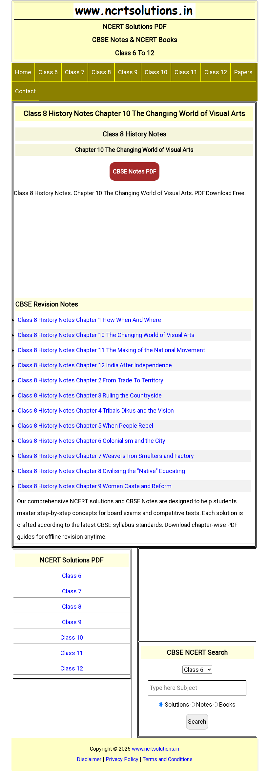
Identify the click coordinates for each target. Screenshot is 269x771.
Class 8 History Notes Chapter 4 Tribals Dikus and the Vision (96, 410)
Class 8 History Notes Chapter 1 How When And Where (89, 319)
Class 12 (215, 72)
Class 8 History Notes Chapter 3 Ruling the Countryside (90, 395)
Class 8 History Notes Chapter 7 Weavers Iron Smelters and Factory (106, 455)
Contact (25, 91)
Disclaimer (89, 759)
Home (23, 72)
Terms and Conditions (168, 759)
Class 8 (101, 72)
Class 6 (48, 72)
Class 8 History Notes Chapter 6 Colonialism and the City (91, 440)
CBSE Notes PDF (134, 171)
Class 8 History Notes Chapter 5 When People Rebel (85, 425)
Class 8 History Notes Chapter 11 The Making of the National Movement (111, 350)
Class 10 (156, 72)
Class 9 (127, 72)
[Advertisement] (134, 248)
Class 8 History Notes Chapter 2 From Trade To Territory (90, 380)
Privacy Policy (122, 759)
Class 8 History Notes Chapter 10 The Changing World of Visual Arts (106, 334)
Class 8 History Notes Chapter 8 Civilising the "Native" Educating (101, 470)
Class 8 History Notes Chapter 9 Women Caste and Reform (95, 486)
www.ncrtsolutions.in (155, 749)
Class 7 (74, 72)
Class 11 (186, 72)
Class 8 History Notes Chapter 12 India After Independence (95, 365)
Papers (243, 72)
